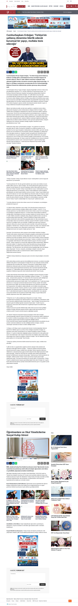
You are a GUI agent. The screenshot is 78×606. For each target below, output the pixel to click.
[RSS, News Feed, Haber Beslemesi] (70, 601)
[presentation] (10, 12)
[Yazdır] (39, 72)
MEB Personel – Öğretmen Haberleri (40, 600)
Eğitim (50, 6)
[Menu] (68, 6)
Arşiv (22, 1)
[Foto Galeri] (71, 1)
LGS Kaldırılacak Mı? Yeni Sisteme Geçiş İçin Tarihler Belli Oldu (35, 12)
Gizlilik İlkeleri (22, 600)
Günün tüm (67, 12)
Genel (14, 31)
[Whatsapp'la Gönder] (16, 72)
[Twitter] (10, 72)
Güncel (61, 6)
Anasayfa (10, 31)
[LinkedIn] (13, 72)
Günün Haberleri (17, 1)
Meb (29, 6)
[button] (42, 72)
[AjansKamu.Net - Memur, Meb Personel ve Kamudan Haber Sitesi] (15, 6)
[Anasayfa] (7, 1)
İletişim (17, 600)
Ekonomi (56, 6)
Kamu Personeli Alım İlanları (39, 6)
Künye (13, 600)
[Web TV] (68, 1)
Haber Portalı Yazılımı (13, 604)
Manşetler (11, 1)
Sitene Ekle (27, 1)
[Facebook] (7, 72)
